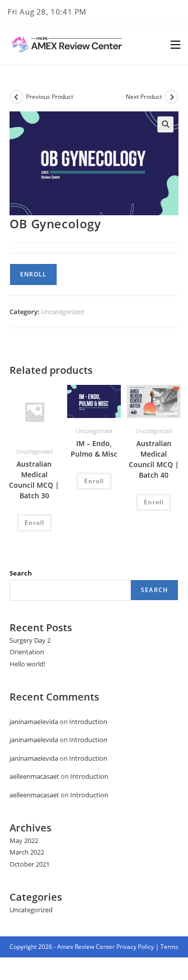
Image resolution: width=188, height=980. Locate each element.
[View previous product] (17, 97)
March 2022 (27, 852)
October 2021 (30, 864)
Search (21, 573)
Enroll (33, 274)
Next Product (144, 96)
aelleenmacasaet (34, 776)
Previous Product (49, 96)
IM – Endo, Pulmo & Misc (94, 449)
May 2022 (24, 840)
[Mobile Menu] (175, 44)
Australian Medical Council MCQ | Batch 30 (34, 479)
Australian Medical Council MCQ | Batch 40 (154, 459)
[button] (165, 124)
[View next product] (171, 97)
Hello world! (27, 663)
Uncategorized (62, 311)
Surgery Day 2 (30, 640)
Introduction (88, 721)
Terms (169, 946)
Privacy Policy (135, 946)
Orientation (27, 651)
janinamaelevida (34, 721)
